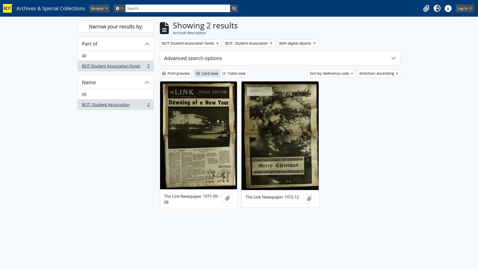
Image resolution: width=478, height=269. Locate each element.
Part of (89, 43)
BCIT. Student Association (116, 106)
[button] (426, 8)
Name (89, 82)
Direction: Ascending (377, 73)
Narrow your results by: (116, 26)
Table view (236, 73)
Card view (209, 73)
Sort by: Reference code (330, 73)
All (84, 56)
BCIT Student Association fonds (116, 67)
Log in (463, 8)
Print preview (178, 73)
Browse (98, 8)
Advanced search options (193, 58)
